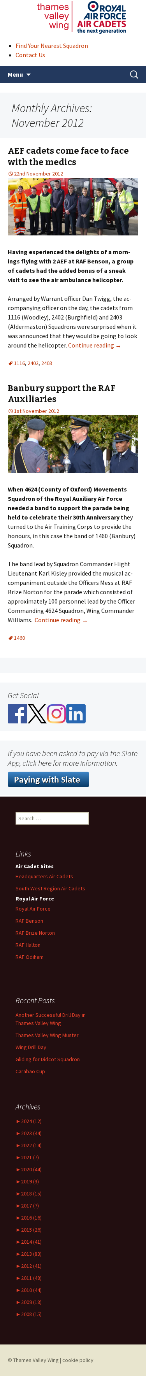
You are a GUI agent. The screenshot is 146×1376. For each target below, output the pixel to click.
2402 (33, 363)
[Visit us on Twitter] (37, 712)
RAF (28, 944)
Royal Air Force (33, 908)
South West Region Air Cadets (50, 888)
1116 (19, 363)
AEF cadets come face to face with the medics (68, 156)
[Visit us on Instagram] (56, 712)
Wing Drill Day (31, 1047)
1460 (19, 637)
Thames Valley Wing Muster (47, 1035)
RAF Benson (29, 920)
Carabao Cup (30, 1071)
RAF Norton (35, 932)
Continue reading (94, 345)
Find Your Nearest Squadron (52, 45)
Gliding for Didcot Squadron (48, 1059)
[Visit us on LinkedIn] (76, 712)
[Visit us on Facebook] (17, 712)
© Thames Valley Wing (33, 1360)
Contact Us (30, 55)
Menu (15, 74)
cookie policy (77, 1360)
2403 (46, 363)
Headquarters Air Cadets (44, 876)
